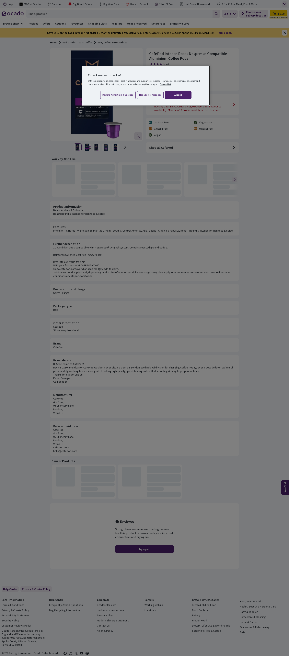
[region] (146, 86)
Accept (178, 94)
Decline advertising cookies (117, 94)
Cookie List (165, 84)
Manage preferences (150, 94)
